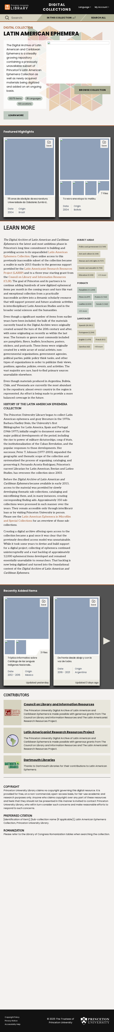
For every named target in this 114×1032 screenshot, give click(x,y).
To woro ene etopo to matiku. (79, 198)
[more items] (106, 641)
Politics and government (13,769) (92, 247)
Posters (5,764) (101, 297)
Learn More (16, 115)
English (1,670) (85, 340)
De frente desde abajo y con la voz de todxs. (75, 659)
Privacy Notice (11, 1020)
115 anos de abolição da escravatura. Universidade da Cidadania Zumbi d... (28, 200)
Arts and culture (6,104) (89, 254)
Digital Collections (57, 7)
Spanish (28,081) (86, 325)
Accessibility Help (12, 1024)
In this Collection (59, 17)
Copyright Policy (12, 1017)
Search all (98, 17)
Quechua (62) (84, 347)
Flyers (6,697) (84, 297)
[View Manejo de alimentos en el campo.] (78, 61)
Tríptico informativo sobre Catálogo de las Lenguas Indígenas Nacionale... (22, 661)
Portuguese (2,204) (86, 332)
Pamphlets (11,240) (87, 290)
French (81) (100, 340)
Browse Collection (92, 90)
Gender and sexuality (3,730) (90, 268)
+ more (102, 275)
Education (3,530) (86, 275)
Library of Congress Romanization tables (49, 834)
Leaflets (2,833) (85, 304)
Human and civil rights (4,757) (91, 261)
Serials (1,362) (102, 304)
